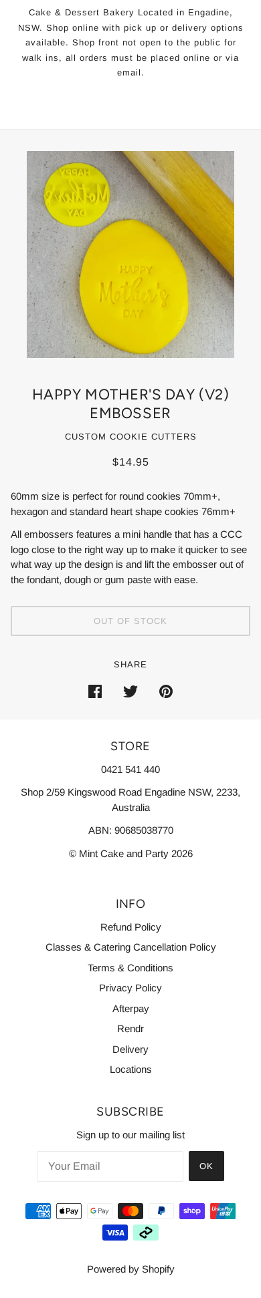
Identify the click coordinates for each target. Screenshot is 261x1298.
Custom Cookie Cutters (131, 437)
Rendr (130, 1028)
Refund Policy (130, 927)
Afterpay (130, 1008)
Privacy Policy (130, 987)
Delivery (130, 1049)
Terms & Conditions (130, 967)
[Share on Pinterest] (166, 691)
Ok (206, 1166)
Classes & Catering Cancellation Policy (131, 947)
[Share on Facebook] (95, 691)
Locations (131, 1069)
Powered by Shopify (131, 1269)
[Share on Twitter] (130, 691)
